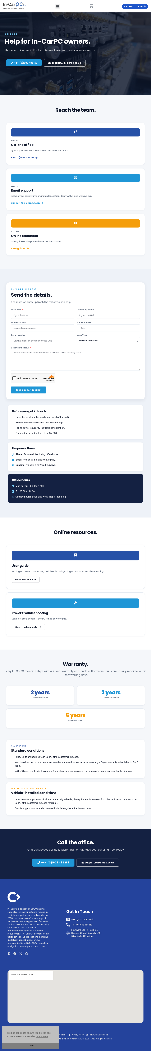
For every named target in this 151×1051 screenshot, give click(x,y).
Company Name (85, 310)
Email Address (18, 322)
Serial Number (18, 335)
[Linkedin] (9, 953)
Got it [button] (30, 1045)
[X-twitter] (20, 953)
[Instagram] (26, 953)
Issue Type (82, 335)
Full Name (16, 310)
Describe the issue (20, 348)
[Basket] (91, 6)
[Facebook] (14, 953)
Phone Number (84, 322)
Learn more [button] (42, 1036)
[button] (57, 6)
